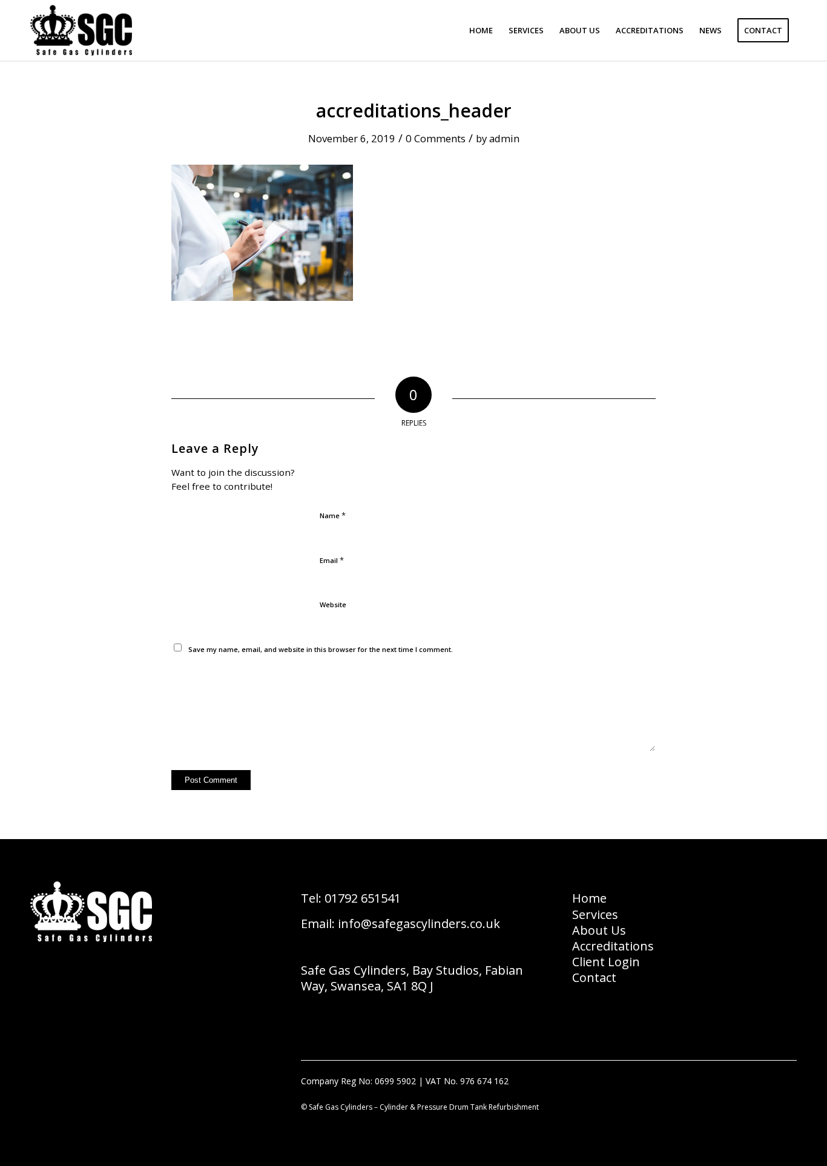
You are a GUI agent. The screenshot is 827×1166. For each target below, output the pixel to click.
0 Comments (436, 138)
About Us (599, 930)
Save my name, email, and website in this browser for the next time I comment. (320, 649)
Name (333, 515)
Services (595, 914)
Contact (594, 977)
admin (504, 138)
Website (333, 604)
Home (589, 898)
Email (332, 560)
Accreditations (613, 946)
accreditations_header (414, 110)
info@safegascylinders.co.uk (419, 923)
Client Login (606, 962)
